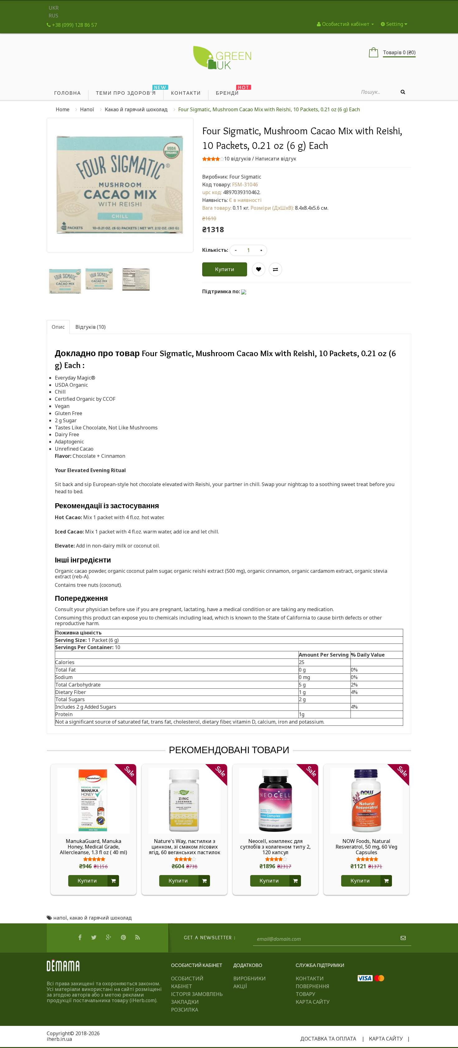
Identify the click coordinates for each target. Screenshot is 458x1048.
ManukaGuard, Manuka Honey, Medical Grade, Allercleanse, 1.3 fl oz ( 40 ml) (93, 846)
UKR (54, 7)
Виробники (249, 978)
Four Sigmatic (245, 176)
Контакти (310, 978)
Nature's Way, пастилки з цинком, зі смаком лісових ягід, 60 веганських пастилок (184, 846)
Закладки (185, 1001)
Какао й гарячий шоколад (136, 109)
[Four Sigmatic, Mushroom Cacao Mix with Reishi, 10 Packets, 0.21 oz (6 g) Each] (65, 281)
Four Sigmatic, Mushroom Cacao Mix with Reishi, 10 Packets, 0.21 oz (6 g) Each (269, 109)
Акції (240, 986)
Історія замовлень (197, 994)
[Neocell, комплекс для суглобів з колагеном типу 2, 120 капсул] (275, 800)
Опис (58, 326)
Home (62, 109)
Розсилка (184, 1009)
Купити (224, 269)
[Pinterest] (124, 937)
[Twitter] (94, 937)
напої (60, 917)
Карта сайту (313, 1001)
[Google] (109, 937)
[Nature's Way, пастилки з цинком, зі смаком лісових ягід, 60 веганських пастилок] (184, 800)
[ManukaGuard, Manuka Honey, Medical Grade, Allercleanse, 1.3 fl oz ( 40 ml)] (93, 800)
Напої (87, 109)
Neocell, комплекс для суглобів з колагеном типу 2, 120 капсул (275, 846)
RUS (53, 15)
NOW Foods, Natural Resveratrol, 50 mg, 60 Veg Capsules (366, 846)
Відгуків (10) (90, 326)
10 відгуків (237, 158)
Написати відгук (275, 158)
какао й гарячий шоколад (100, 917)
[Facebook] (80, 937)
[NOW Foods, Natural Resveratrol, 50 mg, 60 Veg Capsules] (366, 800)
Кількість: (215, 249)
